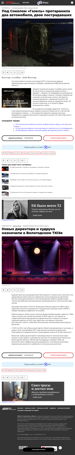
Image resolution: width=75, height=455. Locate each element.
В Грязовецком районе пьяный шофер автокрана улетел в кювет (42, 130)
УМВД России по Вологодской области (14, 68)
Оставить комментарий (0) (58, 138)
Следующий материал (38, 449)
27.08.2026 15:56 (6, 226)
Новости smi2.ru (8, 220)
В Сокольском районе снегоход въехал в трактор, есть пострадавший (44, 128)
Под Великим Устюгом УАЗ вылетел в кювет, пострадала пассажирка (31, 192)
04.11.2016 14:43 (6, 8)
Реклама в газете (30, 408)
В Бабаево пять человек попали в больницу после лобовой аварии (30, 180)
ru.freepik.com (6, 285)
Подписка (53, 408)
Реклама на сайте (42, 408)
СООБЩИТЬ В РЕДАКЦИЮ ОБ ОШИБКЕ (28, 410)
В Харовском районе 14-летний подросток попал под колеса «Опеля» (31, 186)
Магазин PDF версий (63, 408)
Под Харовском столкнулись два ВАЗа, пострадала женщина (29, 173)
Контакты (20, 408)
